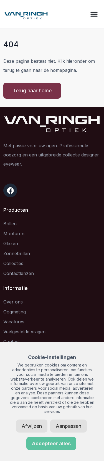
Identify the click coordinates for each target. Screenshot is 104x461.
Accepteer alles (51, 443)
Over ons (13, 302)
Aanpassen (68, 426)
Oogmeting (14, 312)
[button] (94, 14)
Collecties (13, 263)
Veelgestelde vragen (24, 331)
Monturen (13, 233)
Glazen (10, 243)
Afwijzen (32, 426)
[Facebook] (10, 190)
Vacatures (13, 321)
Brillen (10, 223)
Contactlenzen (18, 273)
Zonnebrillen (16, 253)
